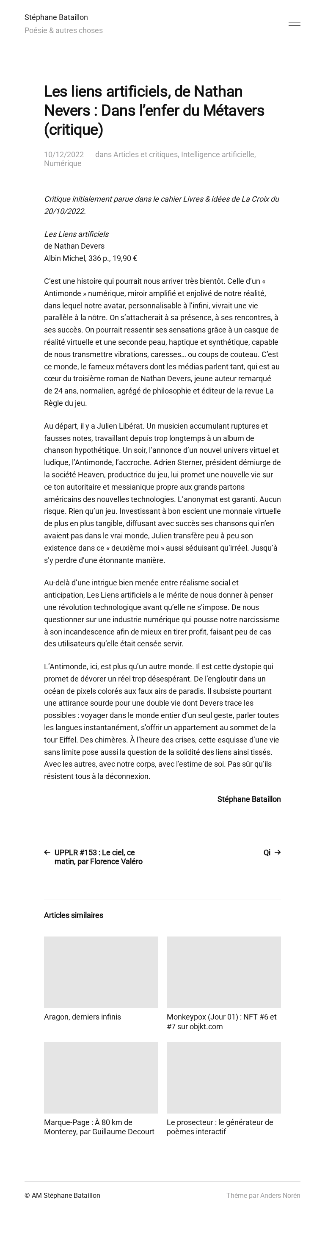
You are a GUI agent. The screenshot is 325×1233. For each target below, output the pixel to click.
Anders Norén (280, 1195)
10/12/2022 (64, 154)
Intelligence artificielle (217, 154)
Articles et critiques (145, 154)
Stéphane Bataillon (56, 17)
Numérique (63, 163)
